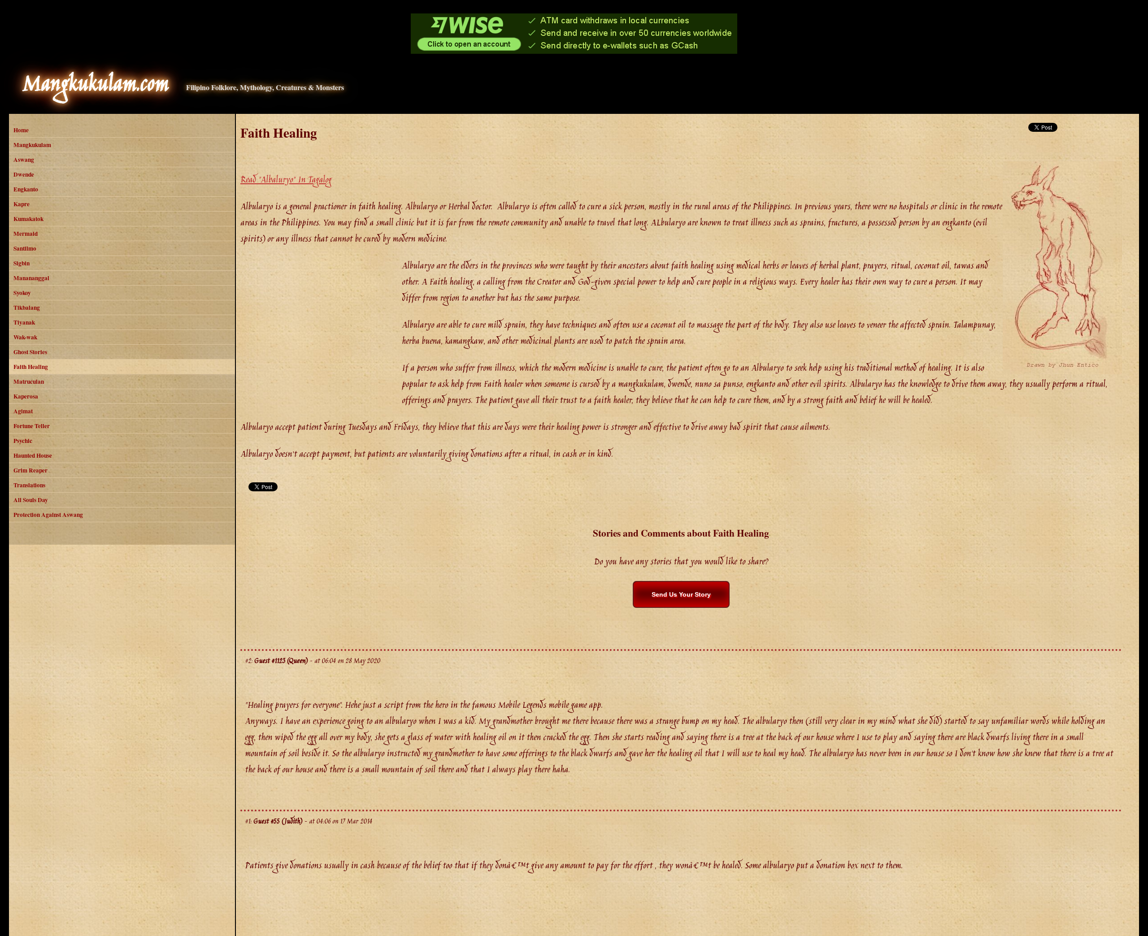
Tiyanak (24, 322)
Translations (29, 485)
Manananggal (31, 277)
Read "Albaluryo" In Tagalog (285, 180)
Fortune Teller (31, 425)
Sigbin (21, 263)
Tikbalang (26, 307)
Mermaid (25, 233)
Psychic (22, 440)
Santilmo (24, 248)
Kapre (21, 203)
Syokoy (22, 292)
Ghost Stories (30, 351)
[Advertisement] (321, 325)
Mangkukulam (32, 144)
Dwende (23, 174)
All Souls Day (30, 499)
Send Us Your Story (681, 594)
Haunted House (32, 455)
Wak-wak (25, 337)
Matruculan (28, 381)
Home (21, 130)
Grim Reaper (30, 470)
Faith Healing (30, 366)
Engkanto (25, 189)
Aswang (23, 159)
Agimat (23, 411)
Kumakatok (28, 218)
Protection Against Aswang (48, 514)
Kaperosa (25, 396)
